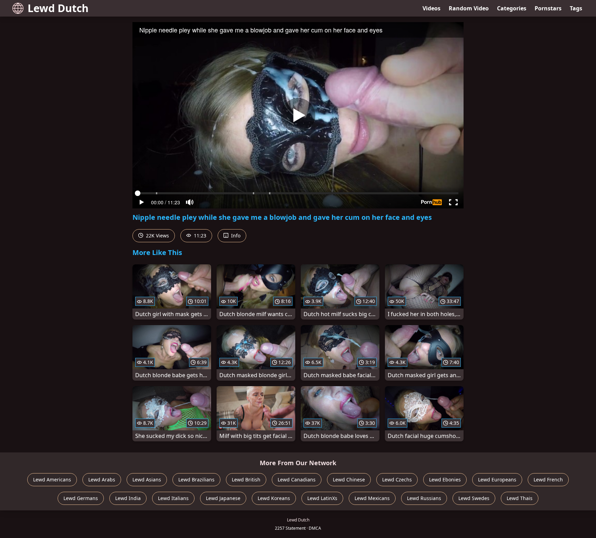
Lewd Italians (173, 498)
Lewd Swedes (473, 498)
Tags (576, 8)
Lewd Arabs (101, 479)
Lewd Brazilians (196, 479)
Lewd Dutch (58, 8)
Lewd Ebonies (445, 479)
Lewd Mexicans (372, 498)
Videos (431, 8)
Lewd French (548, 479)
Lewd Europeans (497, 479)
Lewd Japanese (223, 498)
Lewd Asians (146, 479)
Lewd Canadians (297, 479)
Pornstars (548, 8)
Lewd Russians (424, 498)
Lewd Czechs (397, 479)
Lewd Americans (52, 479)
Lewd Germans (80, 498)
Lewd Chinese (349, 479)
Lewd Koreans (274, 498)
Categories (511, 8)
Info (235, 235)
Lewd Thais (520, 498)
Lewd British (246, 479)
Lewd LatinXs (322, 498)
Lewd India (128, 498)
